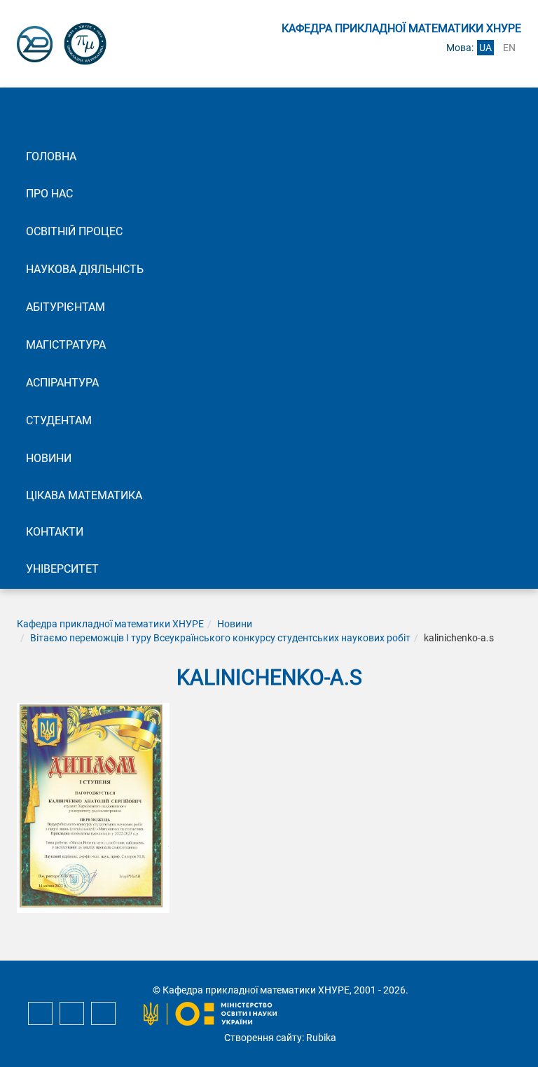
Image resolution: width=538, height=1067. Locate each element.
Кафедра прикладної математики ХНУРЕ (110, 623)
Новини (48, 458)
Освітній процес (74, 231)
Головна (51, 156)
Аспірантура (62, 382)
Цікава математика (84, 495)
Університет (62, 569)
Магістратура (66, 344)
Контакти (54, 531)
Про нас (49, 193)
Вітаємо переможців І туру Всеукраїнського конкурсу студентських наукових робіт (220, 637)
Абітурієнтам (65, 307)
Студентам (59, 420)
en (509, 47)
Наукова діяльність (85, 269)
